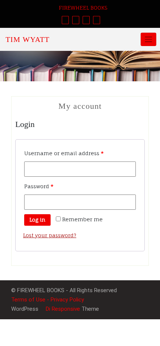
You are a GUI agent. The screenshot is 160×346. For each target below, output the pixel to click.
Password (39, 186)
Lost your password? (49, 235)
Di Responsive (62, 309)
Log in (37, 219)
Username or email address (64, 153)
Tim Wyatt (27, 39)
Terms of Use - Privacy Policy (47, 299)
